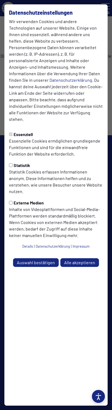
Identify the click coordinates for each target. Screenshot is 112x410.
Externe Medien (29, 202)
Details (27, 246)
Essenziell (23, 134)
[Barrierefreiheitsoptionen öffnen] (98, 396)
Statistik (22, 165)
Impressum (81, 246)
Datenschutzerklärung (70, 80)
